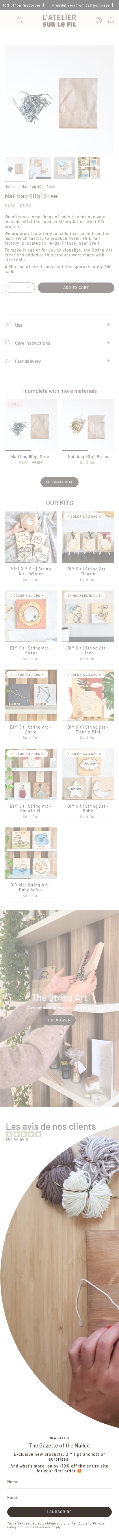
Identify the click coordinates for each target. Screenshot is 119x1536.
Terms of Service (38, 1527)
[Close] (110, 1151)
